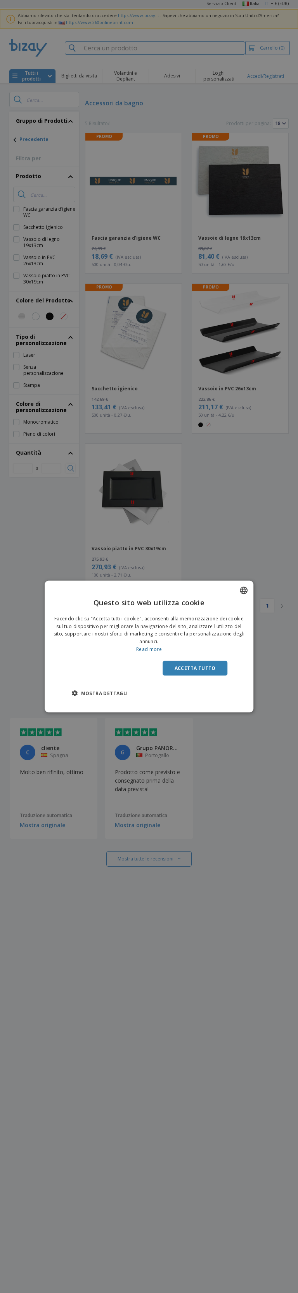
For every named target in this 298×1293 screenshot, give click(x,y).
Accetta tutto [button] (195, 668)
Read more (149, 649)
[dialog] (149, 646)
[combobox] (244, 590)
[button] (99, 693)
